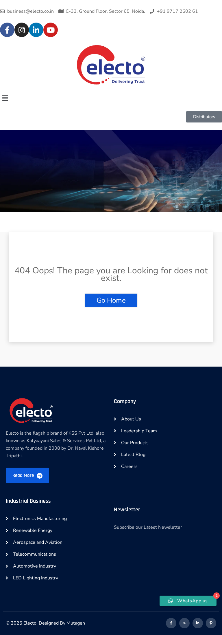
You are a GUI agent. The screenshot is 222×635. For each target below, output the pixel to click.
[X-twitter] (184, 623)
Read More (23, 475)
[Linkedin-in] (198, 623)
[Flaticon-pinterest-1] (211, 623)
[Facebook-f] (7, 30)
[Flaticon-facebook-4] (171, 623)
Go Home (111, 300)
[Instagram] (21, 30)
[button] (111, 98)
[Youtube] (50, 30)
